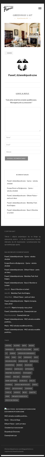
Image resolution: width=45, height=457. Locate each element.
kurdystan (10, 365)
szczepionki (17, 388)
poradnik (26, 376)
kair (36, 357)
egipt (36, 349)
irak (7, 357)
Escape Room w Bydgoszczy (17, 188)
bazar (31, 345)
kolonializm (11, 361)
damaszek (10, 349)
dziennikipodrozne (14, 411)
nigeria (9, 369)
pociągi (16, 376)
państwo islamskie (13, 373)
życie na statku (12, 400)
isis (19, 357)
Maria (7, 326)
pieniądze (27, 373)
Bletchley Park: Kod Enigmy (20, 293)
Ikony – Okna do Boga (12, 420)
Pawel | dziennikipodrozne (16, 181)
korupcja (34, 361)
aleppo (17, 345)
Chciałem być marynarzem (14, 428)
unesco (17, 392)
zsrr (7, 396)
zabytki (33, 392)
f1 (6, 353)
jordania (27, 357)
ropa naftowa (11, 380)
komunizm (23, 361)
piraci (8, 376)
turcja (8, 392)
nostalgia (19, 369)
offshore (29, 369)
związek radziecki (19, 396)
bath (24, 345)
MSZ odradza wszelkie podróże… (21, 326)
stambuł (9, 384)
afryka (8, 345)
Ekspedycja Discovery (12, 432)
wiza (25, 392)
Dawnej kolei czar (30, 311)
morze (19, 365)
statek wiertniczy (22, 384)
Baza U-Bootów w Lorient (20, 289)
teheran (28, 388)
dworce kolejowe (23, 349)
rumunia (23, 380)
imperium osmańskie (26, 353)
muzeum (28, 365)
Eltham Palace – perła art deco (24, 297)
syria (8, 388)
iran (14, 357)
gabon (12, 353)
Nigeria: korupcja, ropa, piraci (22, 307)
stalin (32, 380)
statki (35, 384)
